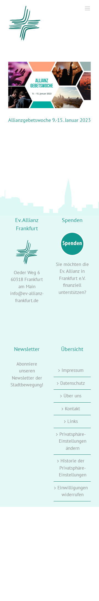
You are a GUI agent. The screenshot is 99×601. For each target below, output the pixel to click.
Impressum (73, 370)
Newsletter (23, 378)
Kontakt (72, 409)
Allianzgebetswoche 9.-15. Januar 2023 (49, 120)
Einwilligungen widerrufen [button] (72, 491)
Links (72, 421)
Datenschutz (72, 383)
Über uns (72, 396)
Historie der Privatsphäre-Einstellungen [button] (72, 468)
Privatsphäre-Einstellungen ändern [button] (72, 441)
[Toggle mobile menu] (88, 8)
